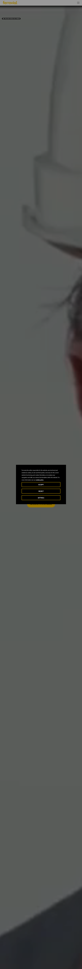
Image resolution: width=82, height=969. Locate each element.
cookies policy (40, 480)
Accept (41, 485)
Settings (41, 498)
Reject (41, 491)
